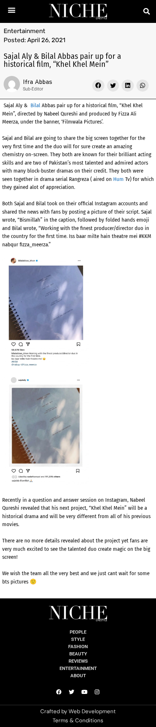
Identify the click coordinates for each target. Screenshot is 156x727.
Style (78, 639)
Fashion (78, 646)
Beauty (78, 654)
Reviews (78, 661)
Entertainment (24, 31)
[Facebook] (59, 692)
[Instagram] (97, 692)
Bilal (35, 105)
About (78, 675)
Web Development (92, 711)
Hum (118, 179)
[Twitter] (71, 692)
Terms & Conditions (78, 720)
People (78, 632)
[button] (12, 10)
